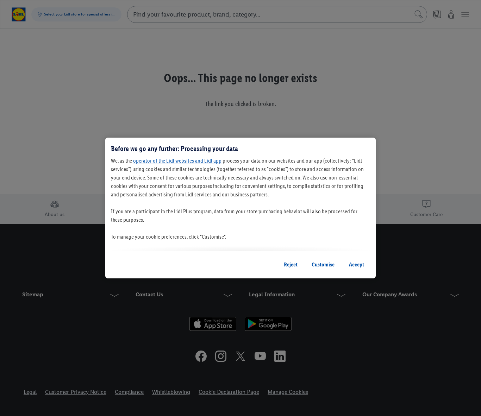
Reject (291, 264)
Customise (323, 264)
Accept (356, 264)
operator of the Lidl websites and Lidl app (177, 160)
